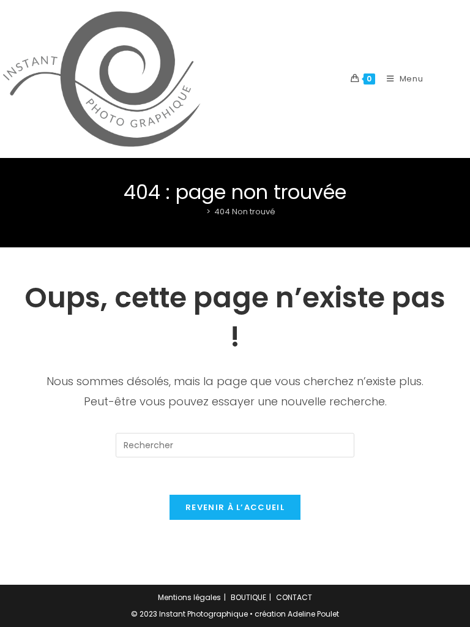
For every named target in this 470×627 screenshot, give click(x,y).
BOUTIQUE (248, 597)
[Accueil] (199, 211)
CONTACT (294, 597)
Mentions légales (189, 597)
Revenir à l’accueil (235, 507)
